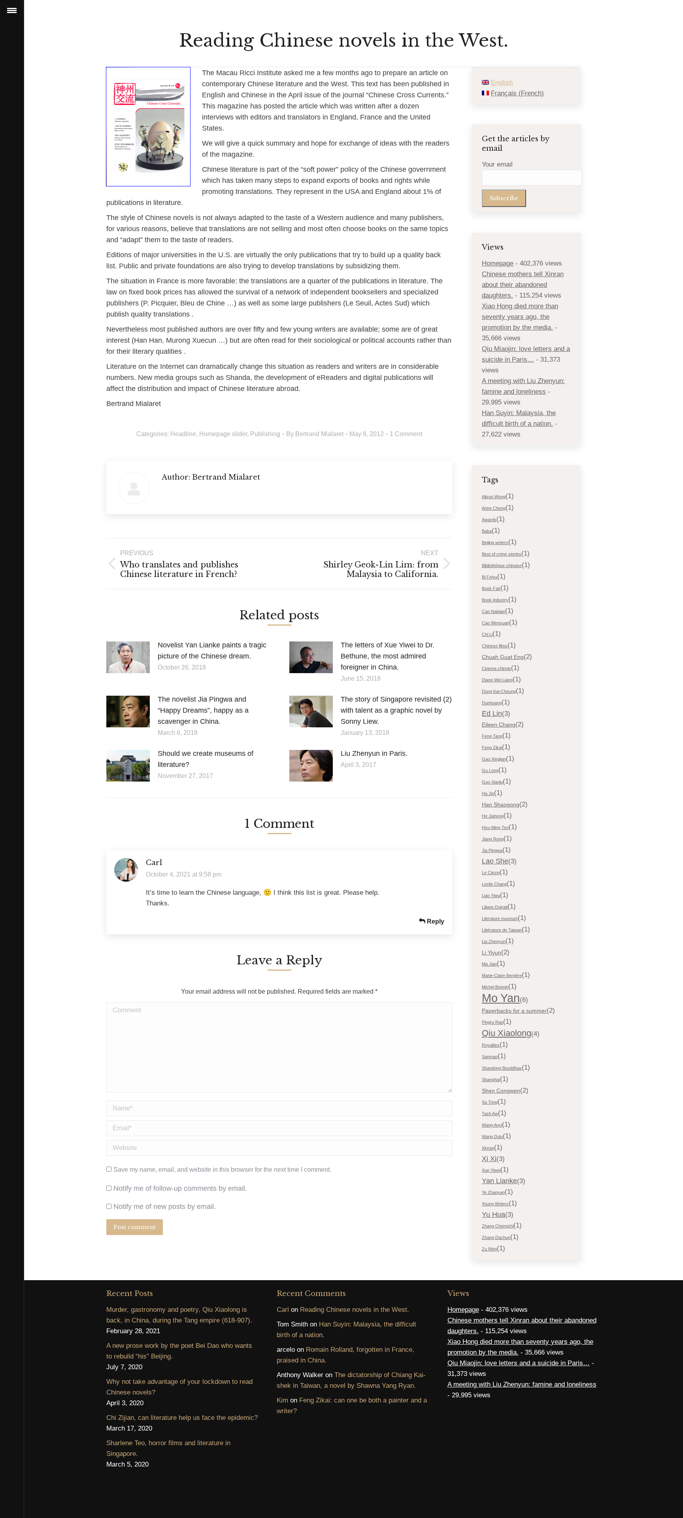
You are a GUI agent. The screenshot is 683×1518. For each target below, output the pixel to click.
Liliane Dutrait (495, 907)
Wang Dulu (492, 1136)
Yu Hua (493, 1214)
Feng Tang (492, 736)
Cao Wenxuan (495, 622)
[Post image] (128, 657)
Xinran (488, 1148)
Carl (154, 862)
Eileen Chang (498, 724)
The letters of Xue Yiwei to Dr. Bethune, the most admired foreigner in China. (387, 656)
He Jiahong (493, 816)
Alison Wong (494, 496)
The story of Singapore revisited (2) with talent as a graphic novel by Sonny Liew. (396, 710)
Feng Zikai (492, 747)
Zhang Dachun (496, 1237)
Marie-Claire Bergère (502, 975)
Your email (497, 164)
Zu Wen (489, 1249)
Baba (487, 531)
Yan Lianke (499, 1181)
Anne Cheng (494, 508)
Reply (434, 921)
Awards (489, 519)
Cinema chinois (496, 668)
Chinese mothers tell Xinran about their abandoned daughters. (523, 284)
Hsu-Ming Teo (495, 827)
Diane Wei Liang (497, 679)
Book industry (495, 600)
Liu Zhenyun (494, 941)
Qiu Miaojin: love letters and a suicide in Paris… (518, 1363)
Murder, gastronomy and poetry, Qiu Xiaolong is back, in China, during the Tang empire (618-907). (179, 1315)
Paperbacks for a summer (514, 1011)
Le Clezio (491, 872)
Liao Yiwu (491, 895)
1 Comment (406, 434)
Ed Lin (492, 713)
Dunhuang (492, 702)
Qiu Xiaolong (506, 1033)
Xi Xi (489, 1159)
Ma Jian (489, 964)
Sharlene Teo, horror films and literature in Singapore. (168, 1448)
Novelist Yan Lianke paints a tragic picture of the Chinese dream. (212, 650)
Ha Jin (488, 793)
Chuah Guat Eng (503, 657)
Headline (183, 434)
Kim (282, 1400)
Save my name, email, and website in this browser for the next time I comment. (222, 1169)
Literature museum (500, 918)
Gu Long (490, 770)
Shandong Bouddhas (502, 1068)
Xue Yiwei (491, 1170)
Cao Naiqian (493, 611)
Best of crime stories (501, 554)
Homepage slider (223, 434)
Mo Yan (501, 997)
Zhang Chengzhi (497, 1226)
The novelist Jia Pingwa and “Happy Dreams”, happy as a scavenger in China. (203, 710)
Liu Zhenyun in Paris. (374, 753)
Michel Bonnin (495, 987)
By (314, 434)
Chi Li (487, 634)
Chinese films (495, 645)
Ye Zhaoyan (493, 1192)
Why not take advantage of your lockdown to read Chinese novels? (179, 1387)
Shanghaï (491, 1079)
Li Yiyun (491, 952)
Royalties (491, 1045)
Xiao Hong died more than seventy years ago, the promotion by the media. (520, 316)
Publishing (265, 434)
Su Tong (490, 1102)
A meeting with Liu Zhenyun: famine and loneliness (521, 1384)
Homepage (497, 263)
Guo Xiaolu (492, 782)
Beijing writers (495, 542)
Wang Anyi (492, 1125)
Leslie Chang (494, 884)
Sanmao (490, 1056)
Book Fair (491, 588)
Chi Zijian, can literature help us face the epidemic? (182, 1417)
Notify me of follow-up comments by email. (180, 1188)
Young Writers (495, 1203)
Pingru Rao (492, 1022)
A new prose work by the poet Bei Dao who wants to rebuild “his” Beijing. (179, 1351)
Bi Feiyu (489, 577)
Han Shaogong (500, 804)
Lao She (495, 861)
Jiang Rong (493, 839)
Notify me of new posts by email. (164, 1207)
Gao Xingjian (494, 759)
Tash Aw (490, 1113)
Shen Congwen (501, 1090)
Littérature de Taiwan (502, 930)
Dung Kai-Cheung (499, 691)
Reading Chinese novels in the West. (354, 1309)
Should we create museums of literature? (205, 759)
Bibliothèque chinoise (502, 565)
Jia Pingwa (492, 850)
